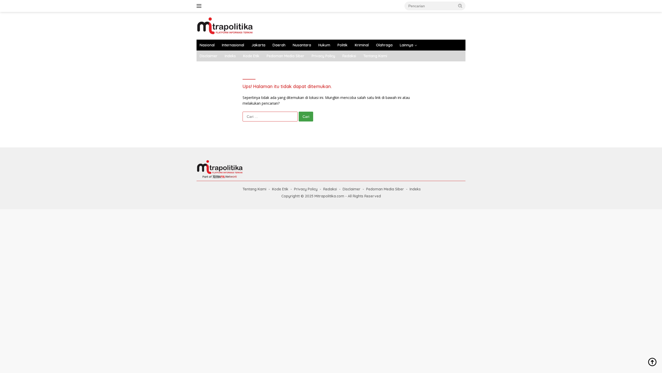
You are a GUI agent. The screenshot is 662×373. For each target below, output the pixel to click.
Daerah (279, 45)
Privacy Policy (323, 56)
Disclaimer (208, 56)
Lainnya (406, 45)
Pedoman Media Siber (285, 56)
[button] (460, 6)
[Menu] (200, 6)
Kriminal (362, 45)
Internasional (233, 45)
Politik (342, 45)
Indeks (230, 56)
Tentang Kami (375, 56)
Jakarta (258, 45)
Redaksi (349, 56)
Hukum (324, 45)
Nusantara (302, 45)
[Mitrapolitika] (225, 25)
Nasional (207, 45)
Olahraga (384, 45)
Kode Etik (251, 56)
